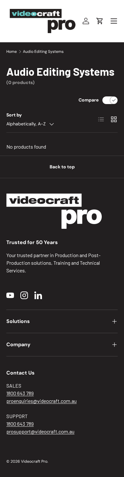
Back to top (62, 167)
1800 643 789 (20, 393)
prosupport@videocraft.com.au (40, 431)
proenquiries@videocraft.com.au (41, 401)
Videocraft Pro (34, 461)
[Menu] (114, 21)
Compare (89, 100)
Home (11, 51)
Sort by (14, 115)
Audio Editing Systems (43, 51)
